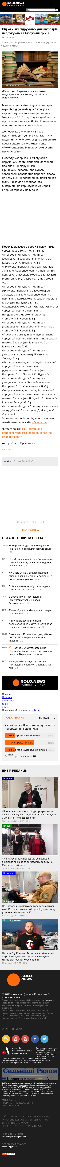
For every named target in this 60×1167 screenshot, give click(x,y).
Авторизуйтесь (30, 530)
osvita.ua (37, 125)
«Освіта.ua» (39, 422)
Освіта (7, 461)
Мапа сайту (9, 1100)
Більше (44, 717)
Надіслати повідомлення (17, 1102)
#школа (6, 449)
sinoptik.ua (33, 710)
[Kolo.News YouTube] (30, 683)
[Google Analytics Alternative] (8, 1154)
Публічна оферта (12, 1105)
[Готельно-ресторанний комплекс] (30, 19)
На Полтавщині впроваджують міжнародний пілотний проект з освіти (27, 433)
